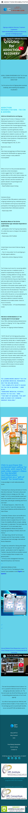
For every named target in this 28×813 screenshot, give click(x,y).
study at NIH (8, 210)
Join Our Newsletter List (17, 7)
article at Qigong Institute (16, 257)
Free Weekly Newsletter (14, 744)
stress (8, 558)
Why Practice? (14, 735)
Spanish (3, 573)
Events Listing (14, 747)
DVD (14, 738)
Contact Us (14, 749)
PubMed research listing (11, 186)
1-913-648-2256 (17, 10)
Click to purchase (9, 465)
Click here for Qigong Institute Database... (12, 327)
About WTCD (14, 733)
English (20, 571)
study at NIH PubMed (11, 236)
